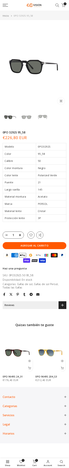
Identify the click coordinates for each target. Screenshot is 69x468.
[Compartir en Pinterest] (17, 294)
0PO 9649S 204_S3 (46, 376)
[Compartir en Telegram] (31, 294)
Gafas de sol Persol (46, 284)
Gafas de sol (25, 284)
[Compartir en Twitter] (11, 294)
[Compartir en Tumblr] (24, 294)
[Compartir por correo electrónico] (37, 294)
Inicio (6, 16)
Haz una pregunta (15, 268)
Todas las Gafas (12, 287)
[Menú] (10, 5)
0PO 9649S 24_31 (13, 376)
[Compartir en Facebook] (4, 294)
